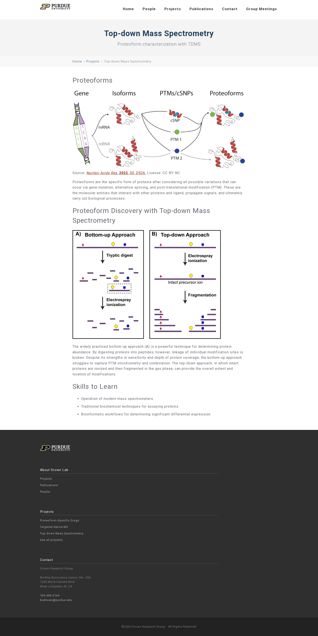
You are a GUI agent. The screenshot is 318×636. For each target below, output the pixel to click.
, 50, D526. (116, 173)
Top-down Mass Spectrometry (62, 533)
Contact (230, 9)
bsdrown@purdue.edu (56, 600)
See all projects (51, 539)
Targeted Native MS (54, 527)
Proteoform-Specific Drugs (59, 520)
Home (128, 9)
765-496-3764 (49, 595)
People (149, 9)
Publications (201, 9)
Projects (172, 9)
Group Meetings (261, 9)
